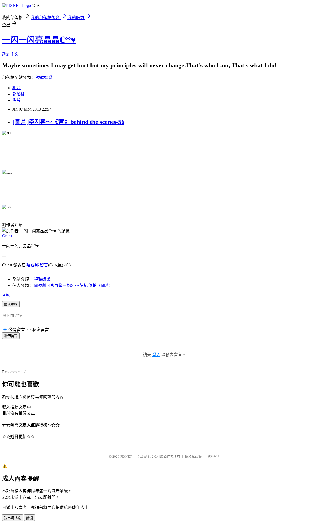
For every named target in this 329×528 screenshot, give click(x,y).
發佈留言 (10, 336)
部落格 (18, 94)
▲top (6, 294)
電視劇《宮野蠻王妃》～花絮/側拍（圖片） (73, 285)
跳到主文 (10, 54)
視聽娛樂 (44, 77)
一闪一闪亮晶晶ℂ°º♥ (39, 39)
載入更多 (10, 304)
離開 (29, 518)
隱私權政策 (193, 456)
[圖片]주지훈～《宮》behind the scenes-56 (68, 122)
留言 (44, 265)
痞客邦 (32, 265)
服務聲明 (213, 456)
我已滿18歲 (12, 518)
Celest (7, 236)
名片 (16, 100)
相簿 (16, 88)
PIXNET (126, 456)
